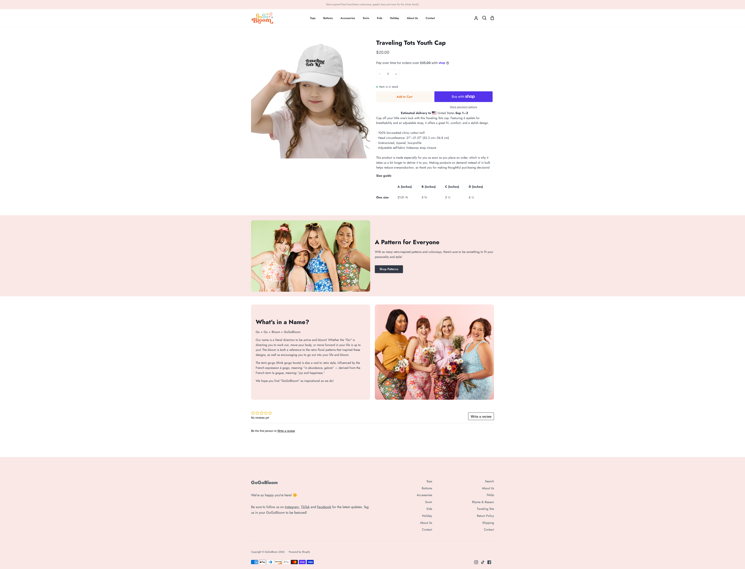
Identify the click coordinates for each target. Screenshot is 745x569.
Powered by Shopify (299, 552)
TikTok (305, 506)
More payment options (463, 107)
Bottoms (427, 488)
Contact (427, 529)
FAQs (490, 495)
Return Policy (485, 516)
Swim (428, 502)
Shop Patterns (388, 269)
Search (489, 481)
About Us (426, 523)
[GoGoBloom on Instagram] (476, 562)
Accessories (424, 495)
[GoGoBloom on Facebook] (489, 562)
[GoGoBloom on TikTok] (483, 562)
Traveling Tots (485, 509)
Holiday (427, 516)
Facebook (324, 506)
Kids (429, 509)
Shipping (488, 523)
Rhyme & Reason (483, 502)
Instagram (292, 506)
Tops (429, 481)
